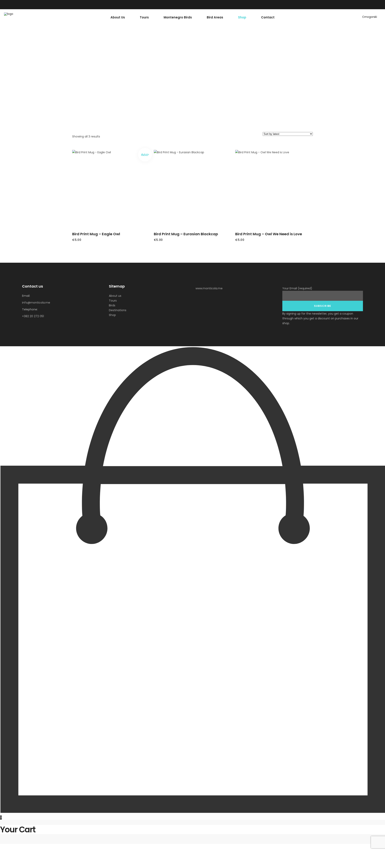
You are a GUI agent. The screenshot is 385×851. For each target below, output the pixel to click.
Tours (113, 301)
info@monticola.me (36, 303)
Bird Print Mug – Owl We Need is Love (268, 233)
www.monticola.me (209, 288)
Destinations (117, 310)
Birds (112, 305)
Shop (112, 315)
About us (115, 296)
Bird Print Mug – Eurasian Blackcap (186, 233)
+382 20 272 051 (33, 316)
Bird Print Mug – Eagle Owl (96, 233)
